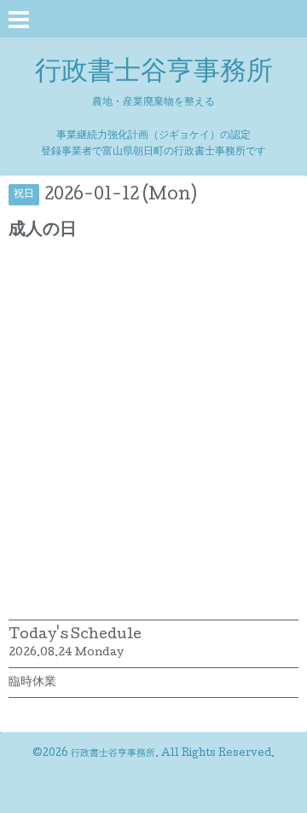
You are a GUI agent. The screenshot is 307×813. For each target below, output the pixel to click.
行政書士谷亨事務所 (154, 73)
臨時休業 (32, 682)
